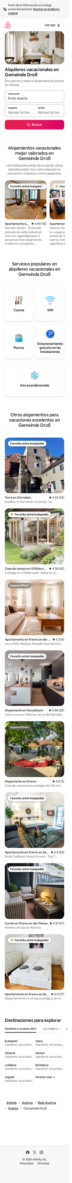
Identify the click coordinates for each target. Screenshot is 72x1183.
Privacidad (26, 1163)
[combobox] (34, 98)
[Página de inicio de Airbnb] (8, 25)
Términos (43, 1163)
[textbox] (19, 112)
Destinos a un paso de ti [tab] (20, 1028)
